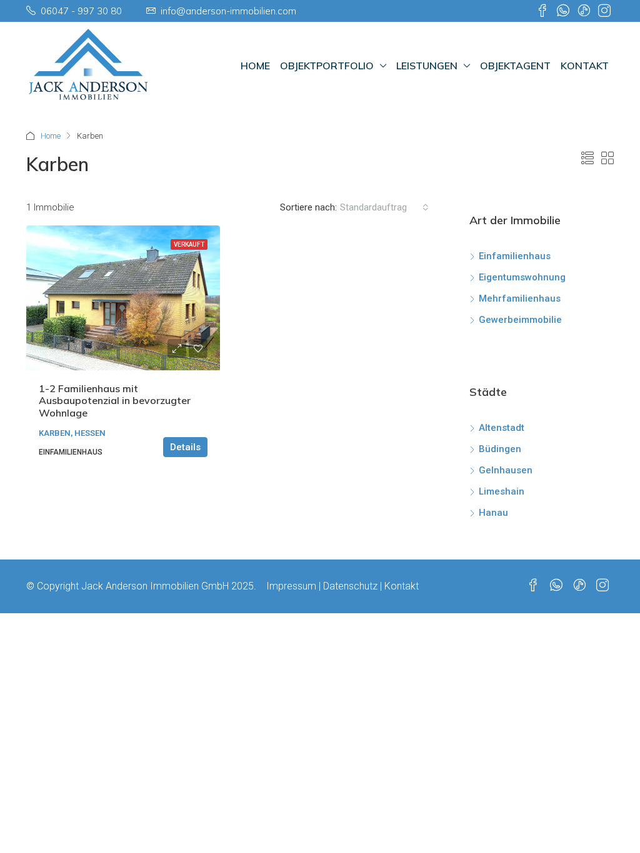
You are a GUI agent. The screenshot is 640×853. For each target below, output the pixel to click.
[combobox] (384, 207)
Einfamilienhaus (515, 256)
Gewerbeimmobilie (520, 319)
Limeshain (501, 491)
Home (255, 65)
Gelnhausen (505, 470)
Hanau (493, 512)
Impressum (291, 586)
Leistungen (427, 65)
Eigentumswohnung (522, 277)
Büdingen (500, 449)
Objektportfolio (327, 65)
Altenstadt (501, 427)
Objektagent (515, 65)
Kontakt (585, 65)
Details (185, 447)
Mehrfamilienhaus (520, 298)
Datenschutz (350, 586)
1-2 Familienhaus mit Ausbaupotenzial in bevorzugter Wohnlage (115, 400)
